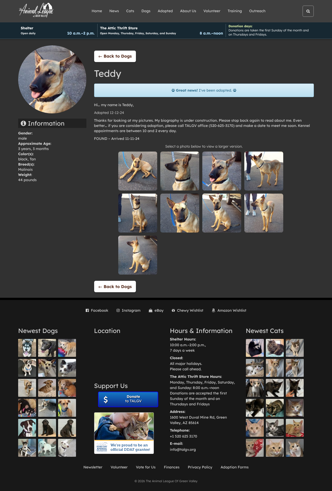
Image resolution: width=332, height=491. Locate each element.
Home (97, 11)
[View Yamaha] (295, 348)
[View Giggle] (255, 428)
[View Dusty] (47, 408)
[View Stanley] (27, 428)
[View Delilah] (275, 408)
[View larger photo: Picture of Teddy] (137, 170)
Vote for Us (146, 467)
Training (235, 11)
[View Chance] (27, 368)
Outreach (257, 11)
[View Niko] (67, 408)
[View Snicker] (295, 408)
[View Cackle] (275, 428)
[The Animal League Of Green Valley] (36, 10)
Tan (33, 159)
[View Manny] (67, 448)
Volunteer (211, 11)
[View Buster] (47, 368)
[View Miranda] (27, 408)
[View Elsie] (295, 428)
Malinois (25, 169)
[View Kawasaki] (275, 368)
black (23, 159)
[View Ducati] (295, 368)
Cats (130, 11)
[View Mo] (47, 448)
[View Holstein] (255, 408)
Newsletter (92, 467)
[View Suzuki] (255, 368)
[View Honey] (67, 348)
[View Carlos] (47, 348)
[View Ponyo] (67, 388)
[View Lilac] (67, 428)
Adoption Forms (234, 467)
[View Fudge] (275, 348)
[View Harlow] (255, 348)
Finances (171, 467)
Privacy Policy (200, 467)
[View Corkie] (47, 388)
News (114, 11)
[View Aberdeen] (275, 388)
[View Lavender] (47, 428)
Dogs (145, 11)
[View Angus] (295, 388)
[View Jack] (27, 448)
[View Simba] (255, 448)
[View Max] (67, 368)
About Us (188, 11)
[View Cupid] (27, 348)
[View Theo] (27, 388)
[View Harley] (255, 388)
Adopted (165, 11)
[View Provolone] (275, 448)
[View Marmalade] (295, 448)
